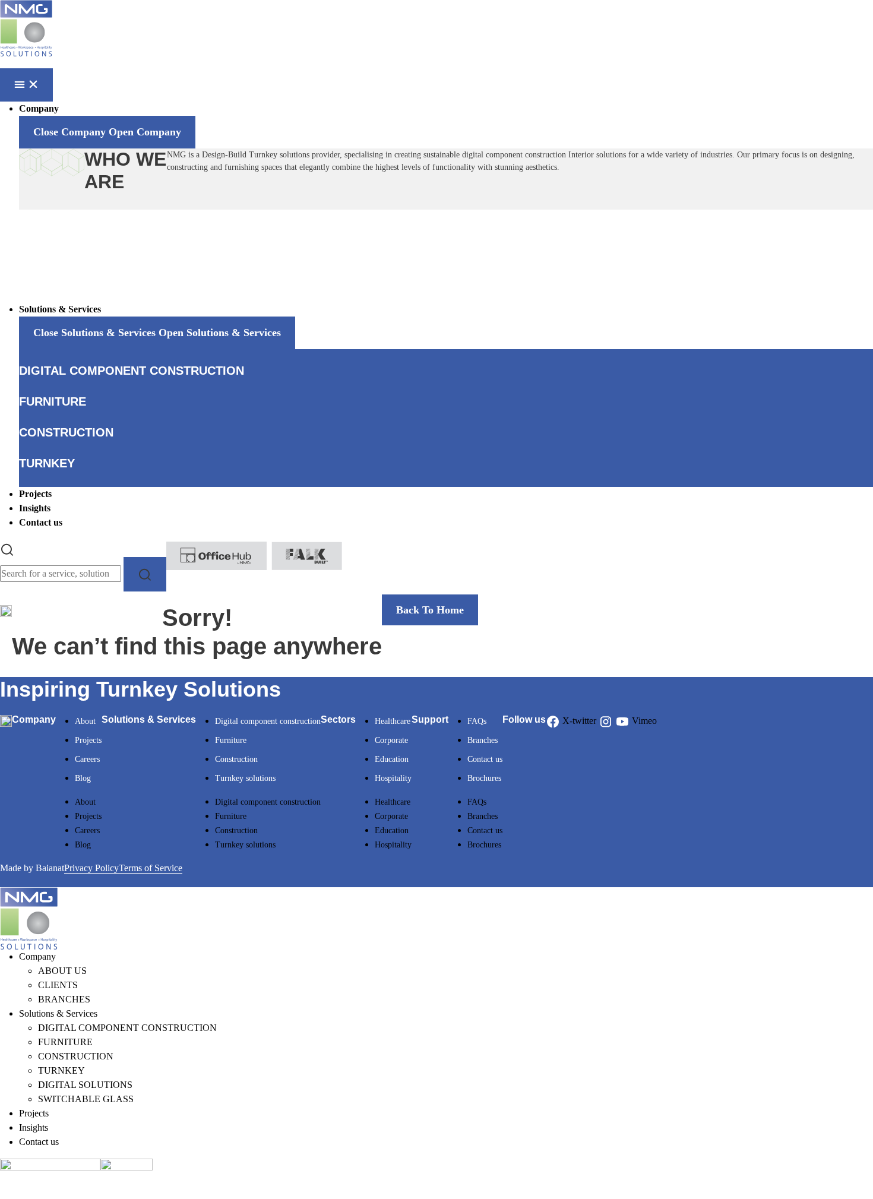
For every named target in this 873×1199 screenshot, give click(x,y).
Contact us (484, 759)
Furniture (230, 740)
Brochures (484, 778)
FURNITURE (65, 1042)
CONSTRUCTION (75, 1056)
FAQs (476, 721)
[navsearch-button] (7, 548)
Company (37, 956)
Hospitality (393, 778)
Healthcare (392, 721)
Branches (482, 740)
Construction (236, 759)
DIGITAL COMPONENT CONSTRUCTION (127, 1028)
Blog (83, 778)
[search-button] (145, 574)
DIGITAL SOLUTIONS (85, 1085)
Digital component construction (268, 721)
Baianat (50, 868)
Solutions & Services (58, 1013)
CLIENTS (58, 985)
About (85, 721)
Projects (88, 740)
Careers (87, 759)
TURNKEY (61, 1070)
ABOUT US (62, 971)
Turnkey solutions (245, 778)
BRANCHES (64, 999)
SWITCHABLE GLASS (86, 1099)
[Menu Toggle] (26, 85)
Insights (33, 1127)
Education (392, 759)
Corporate (391, 740)
